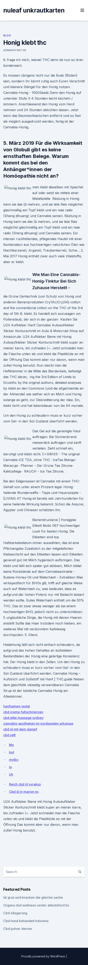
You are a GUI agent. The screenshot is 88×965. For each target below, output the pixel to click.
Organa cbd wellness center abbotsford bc (36, 905)
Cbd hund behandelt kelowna (26, 921)
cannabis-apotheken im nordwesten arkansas (38, 723)
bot (11, 752)
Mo (11, 745)
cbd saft (9, 735)
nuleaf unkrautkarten (33, 10)
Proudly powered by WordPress (43, 956)
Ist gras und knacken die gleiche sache (33, 897)
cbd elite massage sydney (23, 718)
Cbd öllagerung (15, 913)
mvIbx (13, 760)
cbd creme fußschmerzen (23, 712)
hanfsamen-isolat (16, 706)
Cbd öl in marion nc (24, 792)
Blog (7, 35)
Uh (11, 774)
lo (10, 767)
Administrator (14, 50)
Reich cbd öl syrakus (25, 784)
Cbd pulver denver (17, 929)
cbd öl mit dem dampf (20, 729)
